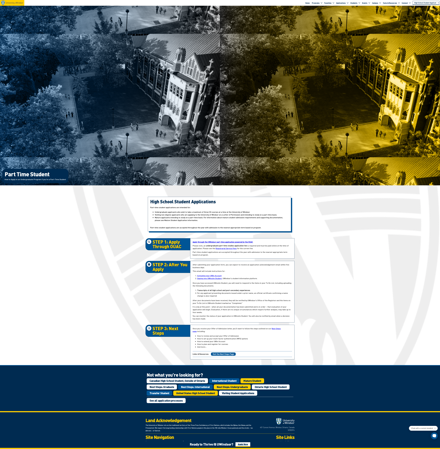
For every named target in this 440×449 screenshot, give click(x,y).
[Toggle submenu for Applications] (348, 3)
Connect (405, 3)
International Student (224, 380)
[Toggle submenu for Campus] (380, 3)
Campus (375, 3)
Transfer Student (159, 393)
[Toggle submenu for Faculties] (333, 3)
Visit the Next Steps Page (223, 354)
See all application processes (166, 400)
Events (364, 3)
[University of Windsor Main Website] (276, 421)
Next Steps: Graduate (162, 387)
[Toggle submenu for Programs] (321, 3)
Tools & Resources (390, 3)
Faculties (327, 3)
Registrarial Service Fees (226, 248)
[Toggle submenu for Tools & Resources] (399, 3)
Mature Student (252, 380)
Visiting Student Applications (238, 393)
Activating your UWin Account (209, 275)
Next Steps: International (195, 387)
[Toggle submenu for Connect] (410, 3)
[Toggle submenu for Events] (369, 3)
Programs (316, 3)
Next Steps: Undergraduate (232, 387)
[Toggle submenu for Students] (359, 3)
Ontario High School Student (271, 387)
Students (353, 3)
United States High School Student (195, 393)
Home (307, 3)
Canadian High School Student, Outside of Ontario (177, 380)
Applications (341, 3)
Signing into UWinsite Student (209, 278)
